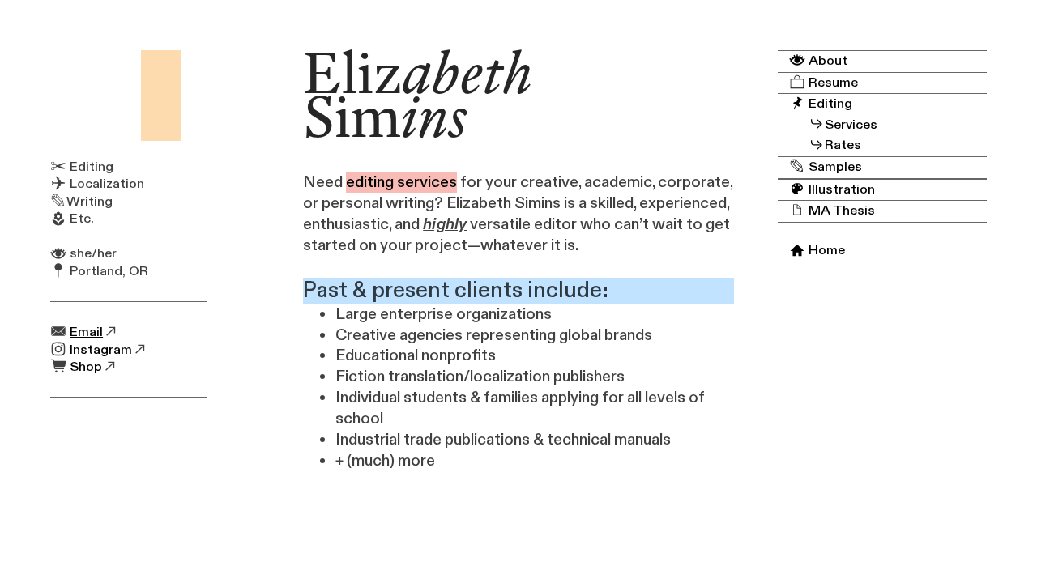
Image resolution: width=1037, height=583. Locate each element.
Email (86, 332)
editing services (401, 182)
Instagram (101, 350)
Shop (86, 367)
